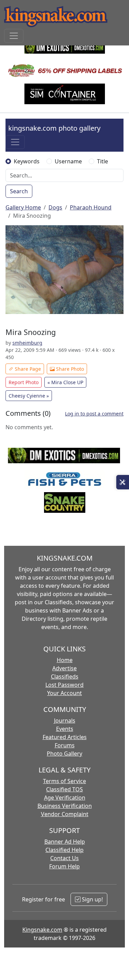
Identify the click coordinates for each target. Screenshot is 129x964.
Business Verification (64, 806)
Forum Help (64, 866)
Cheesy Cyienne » (29, 395)
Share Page (27, 369)
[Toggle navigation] (13, 36)
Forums (65, 745)
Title (102, 161)
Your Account (64, 693)
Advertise (64, 668)
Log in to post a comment (94, 413)
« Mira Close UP (65, 382)
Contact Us (64, 858)
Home (65, 660)
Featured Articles (65, 737)
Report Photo (24, 382)
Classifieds (64, 676)
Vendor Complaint (64, 814)
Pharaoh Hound (90, 207)
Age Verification (64, 797)
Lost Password (64, 685)
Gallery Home (23, 207)
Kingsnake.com (42, 929)
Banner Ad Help (64, 841)
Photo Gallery (64, 753)
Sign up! (91, 899)
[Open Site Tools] (122, 482)
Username (68, 161)
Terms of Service (64, 781)
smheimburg (27, 342)
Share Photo (69, 369)
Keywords (27, 161)
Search (19, 191)
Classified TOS (64, 789)
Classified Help (64, 850)
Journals (64, 720)
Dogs (55, 207)
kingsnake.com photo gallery (54, 128)
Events (64, 729)
